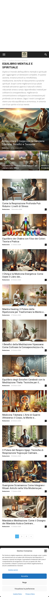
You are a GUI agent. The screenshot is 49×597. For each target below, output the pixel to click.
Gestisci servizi (13, 570)
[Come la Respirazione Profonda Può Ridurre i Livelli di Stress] (24, 190)
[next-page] (31, 536)
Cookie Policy (17, 594)
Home (4, 60)
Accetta (24, 576)
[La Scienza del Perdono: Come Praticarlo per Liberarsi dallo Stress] (19, 165)
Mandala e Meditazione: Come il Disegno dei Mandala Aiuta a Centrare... (24, 522)
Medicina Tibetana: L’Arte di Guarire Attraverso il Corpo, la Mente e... (21, 416)
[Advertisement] (24, 25)
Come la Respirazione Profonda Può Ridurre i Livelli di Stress (21, 205)
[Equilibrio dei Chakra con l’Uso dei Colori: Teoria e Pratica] (24, 225)
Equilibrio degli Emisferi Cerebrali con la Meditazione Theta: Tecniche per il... (23, 381)
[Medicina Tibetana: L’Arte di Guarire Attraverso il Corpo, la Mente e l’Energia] (24, 401)
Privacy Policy (30, 594)
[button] (45, 551)
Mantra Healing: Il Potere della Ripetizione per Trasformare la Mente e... (23, 310)
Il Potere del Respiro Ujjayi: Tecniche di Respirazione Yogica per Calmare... (22, 451)
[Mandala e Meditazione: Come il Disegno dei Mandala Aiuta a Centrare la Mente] (24, 507)
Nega (24, 582)
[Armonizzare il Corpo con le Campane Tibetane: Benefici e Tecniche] (24, 129)
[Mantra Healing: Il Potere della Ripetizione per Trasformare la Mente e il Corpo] (24, 295)
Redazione (5, 148)
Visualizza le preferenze (25, 589)
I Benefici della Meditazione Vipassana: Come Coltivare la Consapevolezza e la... (23, 346)
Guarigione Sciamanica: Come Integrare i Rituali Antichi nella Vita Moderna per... (23, 487)
